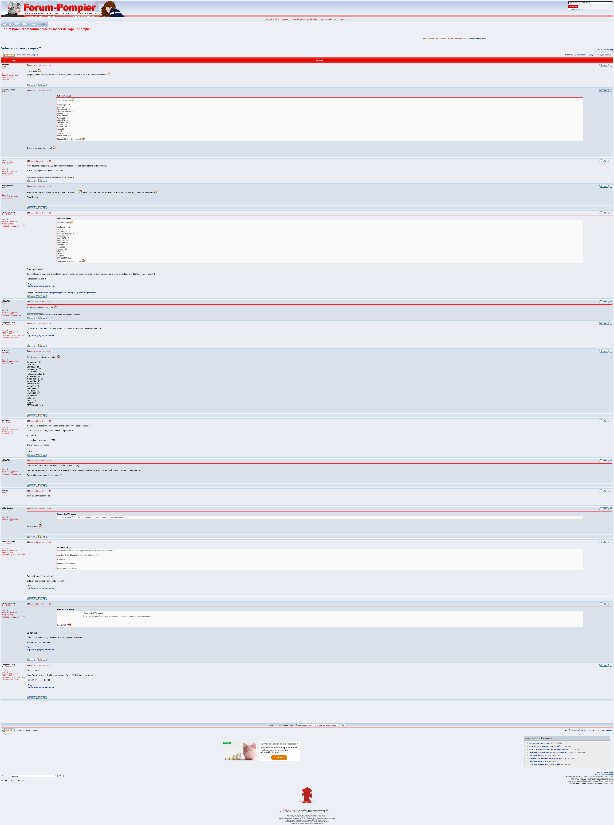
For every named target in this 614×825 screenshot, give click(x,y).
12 (603, 55)
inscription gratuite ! (477, 38)
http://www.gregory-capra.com (40, 286)
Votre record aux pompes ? (21, 48)
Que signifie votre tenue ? (540, 743)
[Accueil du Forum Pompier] (11, 24)
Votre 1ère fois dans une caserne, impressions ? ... (550, 749)
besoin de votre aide (537, 761)
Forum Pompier (22, 55)
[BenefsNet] (261, 760)
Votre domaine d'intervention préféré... (545, 746)
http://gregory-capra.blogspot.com (81, 293)
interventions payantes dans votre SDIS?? (546, 758)
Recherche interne (576, 9)
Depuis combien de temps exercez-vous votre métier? (551, 752)
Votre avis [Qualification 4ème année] (544, 764)
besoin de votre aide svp (539, 755)
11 (600, 55)
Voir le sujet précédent (604, 51)
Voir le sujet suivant (605, 49)
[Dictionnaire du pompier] (34, 24)
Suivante (608, 55)
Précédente (581, 55)
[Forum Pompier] (63, 16)
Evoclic (297, 812)
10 (597, 55)
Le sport (34, 55)
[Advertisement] (39, 38)
